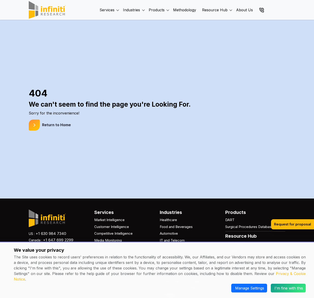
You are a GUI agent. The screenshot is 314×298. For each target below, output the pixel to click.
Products (157, 10)
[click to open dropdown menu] (118, 4)
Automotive (169, 233)
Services (107, 10)
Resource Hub (215, 10)
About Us (244, 10)
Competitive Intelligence (113, 233)
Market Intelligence (109, 220)
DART (229, 220)
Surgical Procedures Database (249, 227)
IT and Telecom (172, 240)
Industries (131, 10)
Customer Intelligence (111, 227)
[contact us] (261, 9)
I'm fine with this (288, 288)
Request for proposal (292, 224)
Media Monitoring (108, 240)
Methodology (184, 10)
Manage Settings (249, 288)
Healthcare (168, 220)
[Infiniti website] (47, 10)
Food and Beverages (176, 227)
